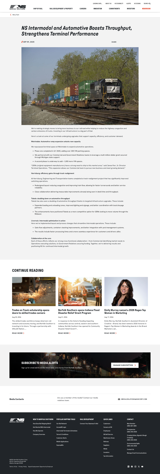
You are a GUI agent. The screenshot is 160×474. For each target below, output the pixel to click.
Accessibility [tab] (119, 3)
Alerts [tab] (128, 3)
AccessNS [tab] (137, 3)
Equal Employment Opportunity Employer (40, 466)
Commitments (114, 9)
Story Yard (16, 15)
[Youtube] (142, 466)
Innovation (97, 9)
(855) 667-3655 (131, 426)
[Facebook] (132, 466)
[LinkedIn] (128, 466)
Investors (131, 9)
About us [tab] (108, 3)
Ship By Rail (37, 9)
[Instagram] (135, 466)
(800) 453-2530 (132, 432)
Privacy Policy (23, 466)
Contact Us (130, 449)
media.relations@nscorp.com (134, 399)
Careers (83, 9)
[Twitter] (139, 466)
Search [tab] (146, 3)
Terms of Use (13, 466)
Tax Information (108, 456)
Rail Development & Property (61, 9)
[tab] (97, 4)
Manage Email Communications (136, 453)
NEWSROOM (146, 9)
